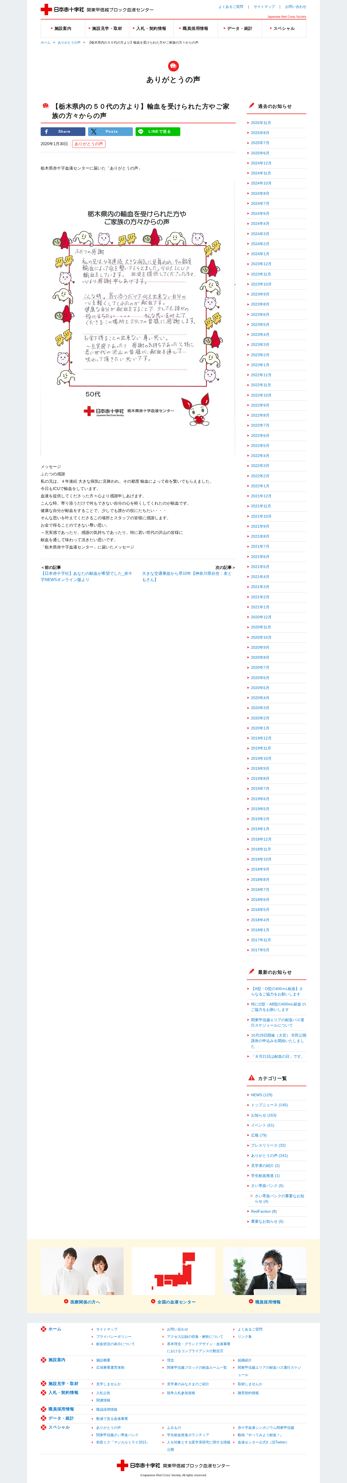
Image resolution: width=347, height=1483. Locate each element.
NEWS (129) (261, 1095)
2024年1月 (260, 254)
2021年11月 (261, 506)
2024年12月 (261, 163)
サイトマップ (264, 7)
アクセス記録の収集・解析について (195, 1337)
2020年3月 (260, 708)
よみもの (174, 1428)
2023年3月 (260, 345)
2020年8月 (260, 657)
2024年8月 (260, 194)
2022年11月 (261, 385)
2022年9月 (260, 405)
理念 (170, 1360)
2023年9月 (260, 294)
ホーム (45, 42)
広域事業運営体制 (110, 1367)
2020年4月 (260, 698)
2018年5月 (260, 910)
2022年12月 (261, 375)
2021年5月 (260, 567)
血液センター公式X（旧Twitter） (263, 1442)
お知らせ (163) (264, 1115)
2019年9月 (260, 769)
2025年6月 (260, 153)
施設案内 (57, 1359)
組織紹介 (245, 1360)
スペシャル (59, 1427)
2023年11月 (261, 274)
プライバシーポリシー (113, 1337)
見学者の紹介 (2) (265, 1166)
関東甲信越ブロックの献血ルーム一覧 (197, 1367)
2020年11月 (261, 627)
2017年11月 (261, 940)
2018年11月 (261, 849)
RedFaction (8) (264, 1211)
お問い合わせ (295, 7)
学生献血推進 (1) (265, 1176)
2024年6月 (260, 214)
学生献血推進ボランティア (188, 1435)
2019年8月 (260, 779)
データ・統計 (61, 1418)
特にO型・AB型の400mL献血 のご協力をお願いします (278, 1007)
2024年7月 (260, 204)
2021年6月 (260, 557)
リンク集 (245, 1337)
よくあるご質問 (231, 7)
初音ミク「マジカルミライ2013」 (123, 1442)
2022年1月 (260, 486)
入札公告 (103, 1393)
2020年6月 (260, 678)
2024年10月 (261, 183)
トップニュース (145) (269, 1105)
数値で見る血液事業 (112, 1419)
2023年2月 (260, 355)
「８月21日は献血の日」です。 (278, 1056)
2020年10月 (261, 637)
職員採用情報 (61, 1409)
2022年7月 (260, 425)
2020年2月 (260, 718)
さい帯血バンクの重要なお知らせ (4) (279, 1198)
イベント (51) (262, 1125)
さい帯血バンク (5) (267, 1186)
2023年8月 (260, 304)
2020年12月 (261, 617)
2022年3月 (260, 466)
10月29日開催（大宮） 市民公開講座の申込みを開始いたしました (278, 1041)
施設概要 (103, 1360)
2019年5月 (260, 809)
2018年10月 (261, 859)
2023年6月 (260, 315)
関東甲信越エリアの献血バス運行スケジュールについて (277, 1022)
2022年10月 (261, 395)
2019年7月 (260, 789)
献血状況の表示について (115, 1344)
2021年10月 (261, 516)
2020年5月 (260, 688)
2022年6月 (260, 436)
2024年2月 (260, 244)
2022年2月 (260, 476)
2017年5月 (260, 950)
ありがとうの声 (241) (269, 1156)
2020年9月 (260, 647)
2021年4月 (260, 577)
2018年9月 (260, 869)
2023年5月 (260, 325)
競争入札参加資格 (181, 1393)
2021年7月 (260, 546)
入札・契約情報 (63, 1392)
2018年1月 (260, 930)
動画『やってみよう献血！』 (261, 1435)
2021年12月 (261, 496)
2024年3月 (260, 234)
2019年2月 (260, 819)
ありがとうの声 (69, 42)
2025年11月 (261, 123)
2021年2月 (260, 597)
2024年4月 (260, 224)
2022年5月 (260, 446)
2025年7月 (260, 143)
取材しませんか (250, 1384)
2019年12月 (261, 738)
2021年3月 (260, 587)
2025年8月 (260, 133)
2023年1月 (260, 365)
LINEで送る (160, 131)
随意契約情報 (248, 1393)
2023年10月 (261, 284)
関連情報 (103, 1400)
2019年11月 (261, 748)
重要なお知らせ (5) (267, 1221)
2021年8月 (260, 536)
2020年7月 (260, 668)
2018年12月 (261, 839)
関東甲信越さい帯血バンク (117, 1435)
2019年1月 (260, 829)
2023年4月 (260, 335)
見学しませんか (108, 1384)
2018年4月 (260, 920)
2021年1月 (260, 607)
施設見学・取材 (63, 1383)
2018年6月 (260, 900)
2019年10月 (261, 759)
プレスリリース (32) (268, 1145)
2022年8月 (260, 415)
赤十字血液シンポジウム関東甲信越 (266, 1428)
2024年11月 (261, 173)
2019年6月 (260, 799)
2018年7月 (260, 890)
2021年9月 (260, 526)
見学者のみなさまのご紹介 (188, 1384)
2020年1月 (260, 728)
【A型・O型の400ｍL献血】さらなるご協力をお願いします (277, 991)
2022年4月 (260, 456)
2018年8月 (260, 880)
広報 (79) (259, 1135)
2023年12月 (261, 264)
